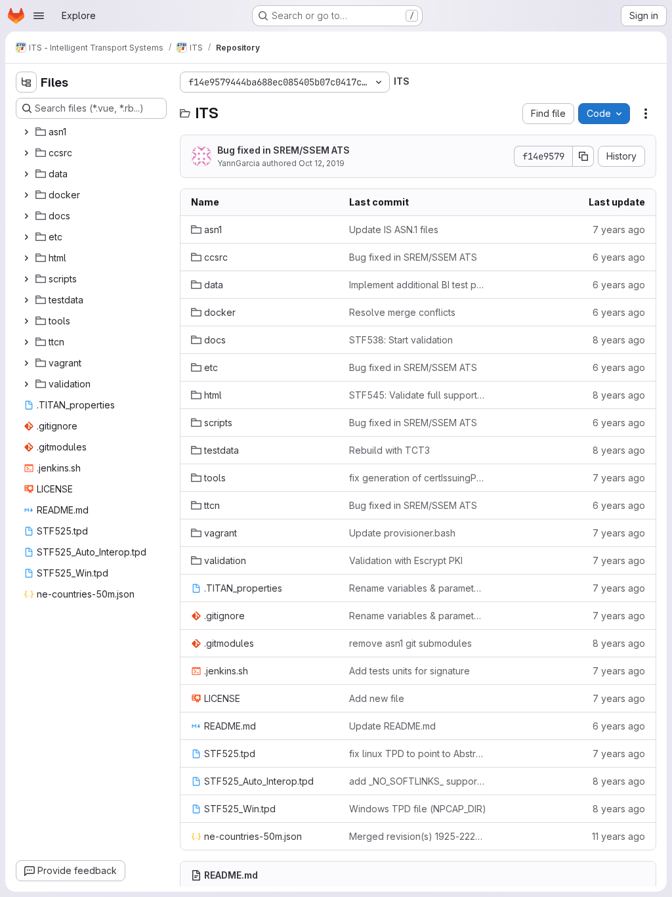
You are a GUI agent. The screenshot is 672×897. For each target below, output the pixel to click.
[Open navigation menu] (38, 15)
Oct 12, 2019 (322, 163)
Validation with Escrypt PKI (406, 560)
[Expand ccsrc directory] (26, 153)
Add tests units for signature (409, 670)
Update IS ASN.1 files (393, 229)
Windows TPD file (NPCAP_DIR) (417, 808)
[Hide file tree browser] (26, 82)
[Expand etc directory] (26, 237)
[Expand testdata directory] (26, 300)
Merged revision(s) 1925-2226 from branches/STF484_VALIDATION (417, 836)
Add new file (376, 698)
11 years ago (618, 836)
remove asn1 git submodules (410, 643)
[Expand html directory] (26, 258)
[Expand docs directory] (26, 216)
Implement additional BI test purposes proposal (417, 284)
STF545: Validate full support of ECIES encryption (417, 395)
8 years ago (619, 339)
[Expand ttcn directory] (26, 342)
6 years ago (619, 257)
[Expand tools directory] (26, 321)
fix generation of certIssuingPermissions (417, 477)
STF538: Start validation (401, 339)
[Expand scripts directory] (26, 279)
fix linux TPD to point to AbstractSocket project (417, 753)
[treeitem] (92, 131)
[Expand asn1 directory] (26, 132)
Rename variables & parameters (417, 588)
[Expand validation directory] (26, 384)
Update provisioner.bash (402, 532)
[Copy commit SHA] (583, 156)
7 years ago (619, 229)
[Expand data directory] (26, 174)
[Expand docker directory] (26, 195)
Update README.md (392, 726)
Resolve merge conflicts (402, 312)
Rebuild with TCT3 (389, 450)
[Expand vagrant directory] (26, 363)
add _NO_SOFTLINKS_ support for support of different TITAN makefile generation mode (417, 781)
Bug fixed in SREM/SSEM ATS (283, 150)
